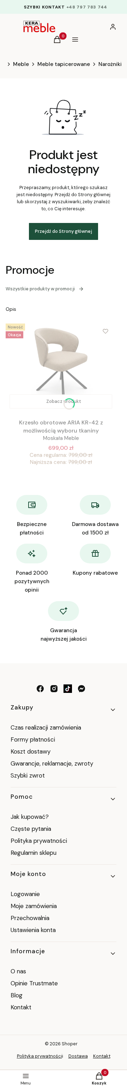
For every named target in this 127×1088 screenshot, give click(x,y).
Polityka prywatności (39, 841)
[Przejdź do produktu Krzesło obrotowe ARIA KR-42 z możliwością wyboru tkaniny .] (61, 366)
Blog (17, 995)
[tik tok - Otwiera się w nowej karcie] (68, 688)
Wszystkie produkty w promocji (40, 289)
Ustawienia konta (33, 930)
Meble (21, 64)
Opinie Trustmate (34, 983)
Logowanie (25, 894)
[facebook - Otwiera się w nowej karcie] (40, 688)
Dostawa (78, 1056)
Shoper (70, 1044)
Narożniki (110, 64)
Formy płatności (33, 739)
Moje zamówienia (34, 906)
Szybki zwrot (28, 775)
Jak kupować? (30, 817)
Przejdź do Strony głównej (63, 231)
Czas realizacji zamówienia (46, 727)
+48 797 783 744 (87, 7)
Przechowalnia (30, 918)
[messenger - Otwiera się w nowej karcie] (81, 688)
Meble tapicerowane (63, 64)
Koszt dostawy (30, 751)
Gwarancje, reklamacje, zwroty (52, 763)
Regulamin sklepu (33, 853)
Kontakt (21, 1007)
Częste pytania (31, 829)
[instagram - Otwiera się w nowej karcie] (54, 688)
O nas (18, 971)
